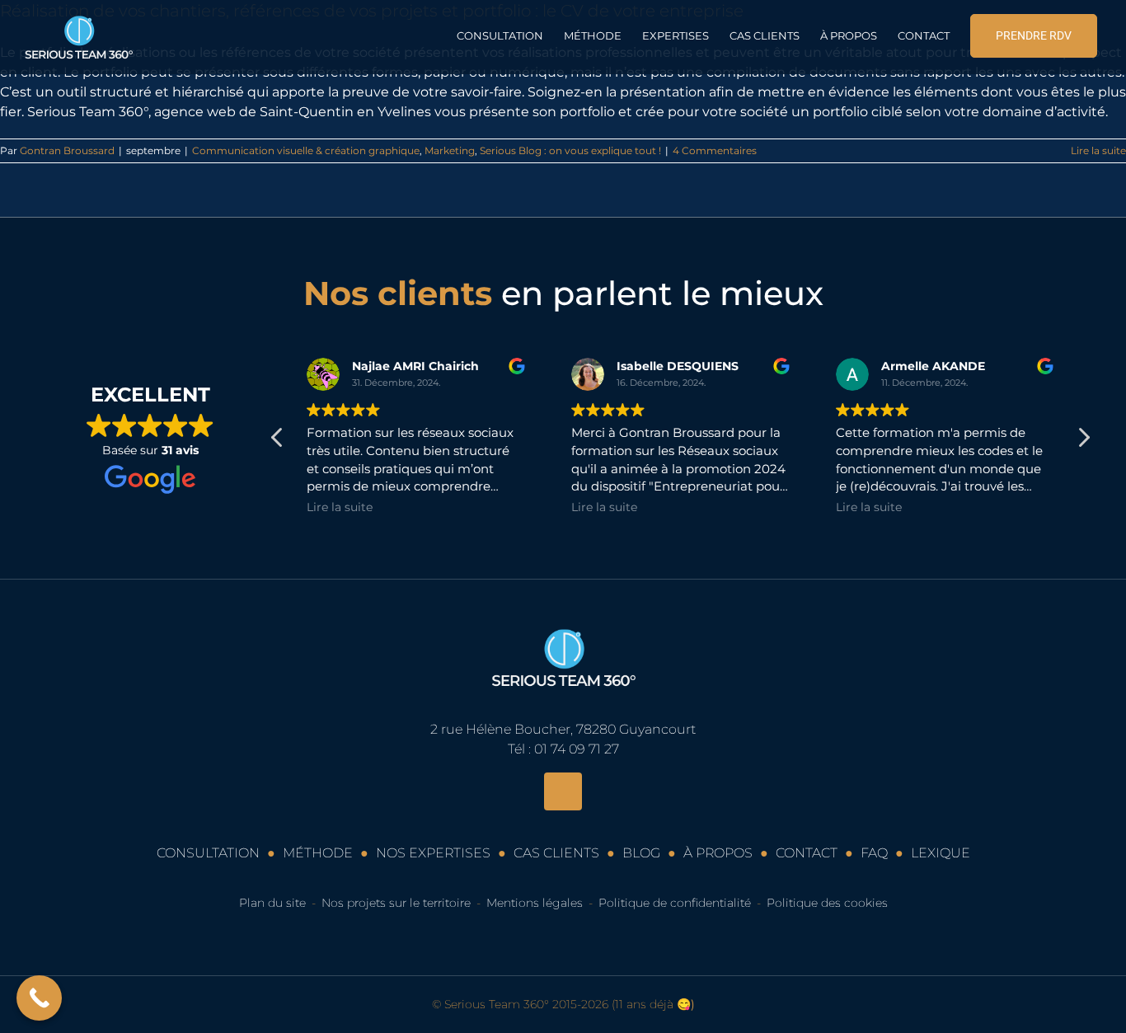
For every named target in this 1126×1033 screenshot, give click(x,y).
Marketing (450, 150)
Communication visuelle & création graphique (306, 150)
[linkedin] (563, 791)
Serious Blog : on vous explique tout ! (570, 150)
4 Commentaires (715, 150)
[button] (1083, 441)
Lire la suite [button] (340, 507)
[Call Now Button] (39, 998)
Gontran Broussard (67, 150)
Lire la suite (1098, 150)
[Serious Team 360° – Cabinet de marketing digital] (563, 619)
